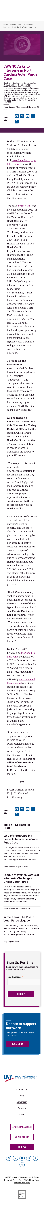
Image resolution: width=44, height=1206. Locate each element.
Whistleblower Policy (32, 1180)
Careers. (22, 1108)
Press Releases (15, 25)
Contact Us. (22, 1089)
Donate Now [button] (18, 1043)
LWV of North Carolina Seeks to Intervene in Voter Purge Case (21, 839)
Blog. (22, 1096)
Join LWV (22, 1147)
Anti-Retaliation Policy (22, 1183)
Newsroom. (22, 1102)
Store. (22, 1114)
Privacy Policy (18, 1180)
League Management (22, 1126)
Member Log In (22, 1137)
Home (6, 25)
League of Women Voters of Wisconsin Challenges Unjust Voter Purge (21, 878)
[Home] (21, 1078)
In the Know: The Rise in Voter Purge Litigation (19, 918)
